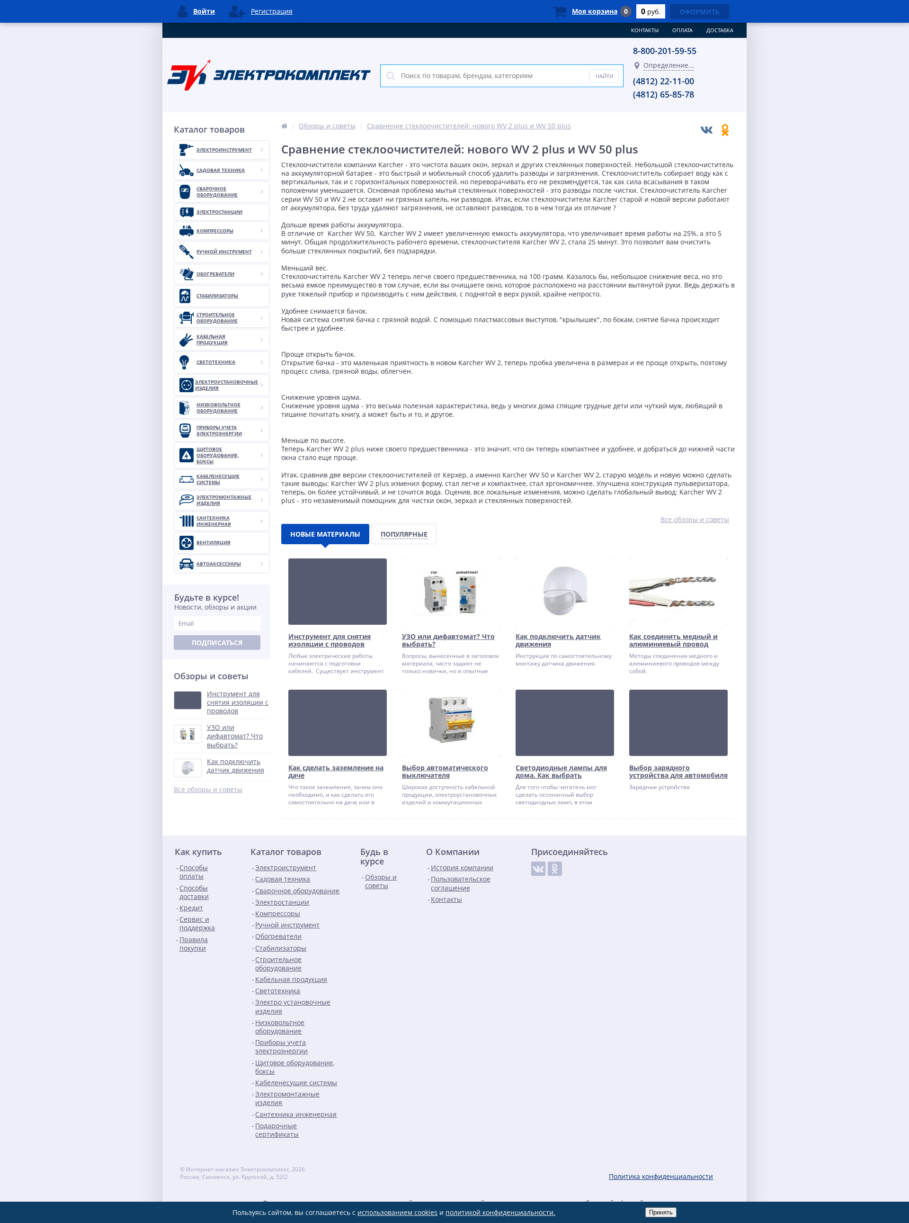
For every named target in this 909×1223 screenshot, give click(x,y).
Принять (661, 1212)
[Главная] (284, 125)
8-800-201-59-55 (664, 50)
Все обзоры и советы (208, 789)
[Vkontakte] (538, 869)
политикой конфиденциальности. (500, 1212)
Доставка (719, 30)
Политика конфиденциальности (661, 1176)
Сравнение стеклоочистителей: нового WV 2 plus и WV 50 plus (469, 125)
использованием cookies (397, 1212)
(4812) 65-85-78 (663, 94)
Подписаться (217, 642)
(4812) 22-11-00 (663, 81)
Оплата (682, 30)
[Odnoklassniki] (555, 869)
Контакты (645, 30)
